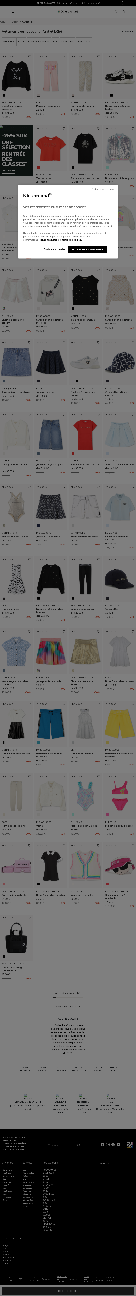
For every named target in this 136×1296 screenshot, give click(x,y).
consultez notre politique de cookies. (60, 240)
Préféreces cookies (54, 249)
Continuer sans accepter (103, 189)
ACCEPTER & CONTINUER (87, 249)
